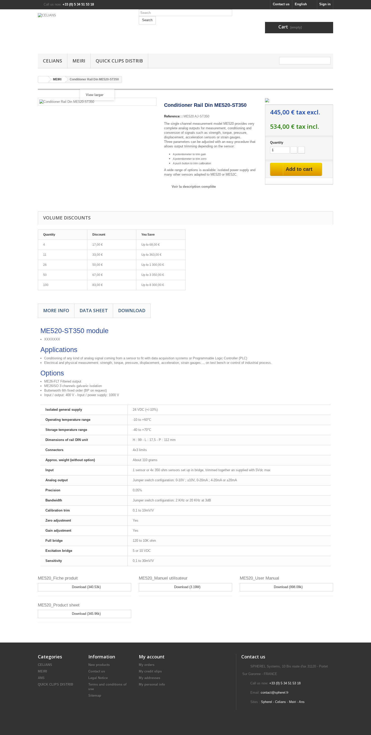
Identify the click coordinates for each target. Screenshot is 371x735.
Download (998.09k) (288, 587)
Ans (302, 702)
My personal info (152, 684)
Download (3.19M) (186, 587)
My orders (146, 665)
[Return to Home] (43, 79)
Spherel (266, 702)
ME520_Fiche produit (58, 578)
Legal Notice (98, 678)
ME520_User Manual (259, 578)
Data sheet (94, 310)
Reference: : (173, 116)
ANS (41, 678)
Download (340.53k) (86, 587)
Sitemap (94, 695)
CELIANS (52, 61)
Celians (280, 702)
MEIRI (78, 61)
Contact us (281, 4)
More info (56, 310)
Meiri (292, 702)
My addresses (149, 678)
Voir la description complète (194, 186)
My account (152, 657)
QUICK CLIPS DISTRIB (119, 61)
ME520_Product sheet (59, 605)
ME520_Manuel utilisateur (163, 578)
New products (99, 665)
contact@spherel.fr (274, 692)
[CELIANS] (84, 30)
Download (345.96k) (86, 614)
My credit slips (150, 671)
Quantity (276, 142)
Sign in (325, 4)
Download (131, 310)
